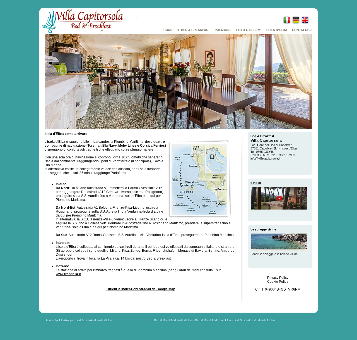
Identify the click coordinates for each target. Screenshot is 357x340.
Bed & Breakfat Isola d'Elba (94, 320)
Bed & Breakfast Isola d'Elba (173, 320)
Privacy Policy (277, 278)
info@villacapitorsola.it (265, 158)
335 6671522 (266, 155)
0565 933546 (265, 151)
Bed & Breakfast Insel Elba (213, 320)
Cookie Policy (277, 282)
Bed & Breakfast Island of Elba (254, 320)
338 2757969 (286, 155)
